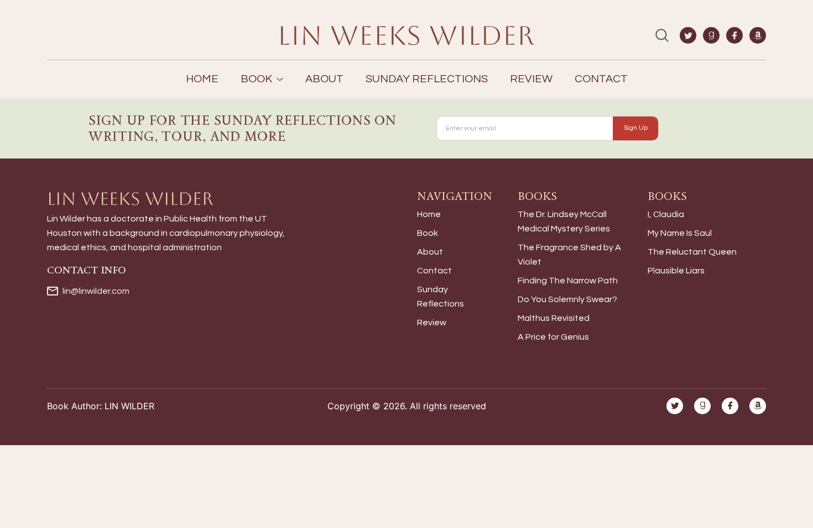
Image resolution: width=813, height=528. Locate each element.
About (324, 79)
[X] (688, 35)
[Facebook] (734, 35)
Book (427, 233)
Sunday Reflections (427, 79)
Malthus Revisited (554, 318)
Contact (601, 79)
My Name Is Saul (680, 233)
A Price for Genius (553, 336)
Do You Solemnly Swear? (567, 299)
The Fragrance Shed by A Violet (569, 254)
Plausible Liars (676, 270)
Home (202, 79)
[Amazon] (757, 35)
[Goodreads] (711, 35)
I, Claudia (666, 214)
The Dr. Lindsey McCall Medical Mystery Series (564, 221)
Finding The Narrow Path (568, 280)
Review (531, 79)
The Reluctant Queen (692, 251)
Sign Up (636, 127)
